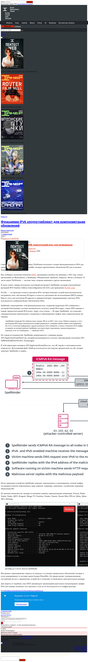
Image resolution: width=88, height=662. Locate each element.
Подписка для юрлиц (81, 648)
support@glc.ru (28, 636)
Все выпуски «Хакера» (67, 23)
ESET (33, 275)
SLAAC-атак (69, 288)
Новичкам (52, 23)
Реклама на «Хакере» (80, 650)
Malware (10, 590)
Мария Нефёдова (7, 230)
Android (24, 23)
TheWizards (25, 590)
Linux (17, 23)
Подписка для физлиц (80, 646)
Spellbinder (17, 590)
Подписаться (21, 604)
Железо (32, 23)
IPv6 (6, 590)
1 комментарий (6, 234)
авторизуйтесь (6, 615)
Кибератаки (33, 590)
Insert (22, 660)
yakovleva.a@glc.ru (26, 638)
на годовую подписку (25, 4)
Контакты (84, 651)
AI (45, 23)
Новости (4, 217)
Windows (9, 23)
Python (39, 23)
